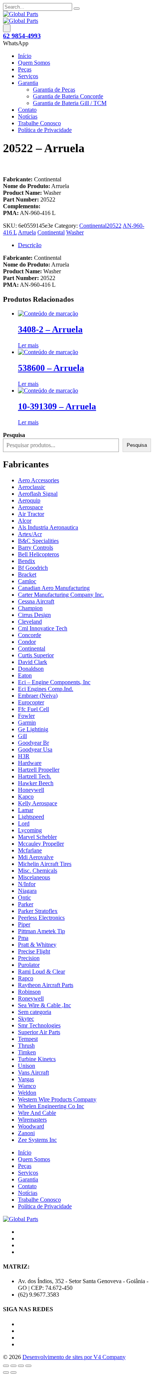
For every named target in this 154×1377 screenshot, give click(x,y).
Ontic (24, 897)
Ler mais (28, 345)
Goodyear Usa (35, 749)
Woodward (31, 1126)
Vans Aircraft (33, 1072)
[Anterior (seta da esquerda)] (6, 1372)
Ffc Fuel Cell (33, 709)
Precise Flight (34, 951)
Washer (75, 232)
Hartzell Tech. (34, 776)
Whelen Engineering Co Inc (51, 1106)
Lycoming (30, 830)
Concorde (29, 635)
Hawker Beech (35, 783)
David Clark (32, 662)
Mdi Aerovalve (35, 857)
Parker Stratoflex (38, 911)
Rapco (25, 978)
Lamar (25, 810)
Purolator (29, 965)
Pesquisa (137, 445)
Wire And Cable (37, 1113)
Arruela (27, 232)
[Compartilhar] (21, 1366)
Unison (26, 1066)
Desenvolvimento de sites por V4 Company (74, 1357)
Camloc (27, 581)
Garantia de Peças (54, 89)
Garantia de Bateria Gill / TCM (70, 103)
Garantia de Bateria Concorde (68, 96)
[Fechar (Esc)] (28, 1366)
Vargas (26, 1079)
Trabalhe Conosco (39, 123)
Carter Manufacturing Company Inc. (61, 594)
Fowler (26, 716)
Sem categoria (34, 1012)
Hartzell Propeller (38, 769)
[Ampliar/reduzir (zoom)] (6, 1366)
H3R (24, 756)
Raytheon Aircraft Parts (45, 985)
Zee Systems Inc (37, 1140)
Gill (22, 736)
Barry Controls (35, 547)
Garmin (27, 722)
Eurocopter (31, 702)
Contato (27, 110)
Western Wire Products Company (57, 1099)
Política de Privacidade (45, 130)
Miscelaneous (34, 877)
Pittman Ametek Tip (41, 931)
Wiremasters (32, 1119)
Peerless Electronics (41, 918)
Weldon (27, 1092)
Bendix (26, 561)
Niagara (27, 891)
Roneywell (31, 998)
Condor (27, 642)
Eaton (25, 675)
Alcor (24, 520)
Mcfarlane (30, 850)
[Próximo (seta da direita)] (13, 1372)
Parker (25, 904)
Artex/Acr (30, 534)
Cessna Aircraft (36, 601)
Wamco (27, 1086)
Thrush (26, 1045)
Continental (93, 225)
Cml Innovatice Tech (42, 628)
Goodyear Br (33, 743)
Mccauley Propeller (41, 843)
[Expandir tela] (13, 1366)
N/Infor (27, 884)
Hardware (29, 763)
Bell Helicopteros (38, 554)
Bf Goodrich (33, 568)
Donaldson (31, 669)
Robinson (29, 992)
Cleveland (30, 621)
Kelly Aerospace (37, 803)
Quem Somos (34, 62)
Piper (24, 924)
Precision (29, 958)
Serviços (28, 76)
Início (24, 56)
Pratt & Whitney (37, 944)
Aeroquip (29, 500)
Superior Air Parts (39, 1032)
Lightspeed (31, 817)
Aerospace (30, 507)
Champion (30, 608)
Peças (24, 69)
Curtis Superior (36, 655)
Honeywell (31, 790)
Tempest (28, 1039)
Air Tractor (31, 514)
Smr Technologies (39, 1025)
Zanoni (26, 1133)
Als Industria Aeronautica (48, 527)
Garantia (28, 83)
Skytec (26, 1018)
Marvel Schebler (37, 837)
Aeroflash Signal (38, 494)
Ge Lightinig (33, 729)
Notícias (27, 116)
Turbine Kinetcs (37, 1059)
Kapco (26, 796)
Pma (23, 938)
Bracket (27, 574)
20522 (114, 225)
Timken (27, 1052)
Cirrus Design (34, 615)
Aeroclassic (31, 487)
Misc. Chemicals (37, 870)
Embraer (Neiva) (38, 695)
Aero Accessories (38, 480)
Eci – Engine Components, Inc (54, 682)
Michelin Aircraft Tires (44, 864)
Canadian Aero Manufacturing (54, 588)
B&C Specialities (38, 541)
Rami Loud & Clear (41, 971)
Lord (24, 823)
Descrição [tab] (29, 245)
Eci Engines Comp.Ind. (45, 689)
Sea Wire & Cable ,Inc (44, 1005)
